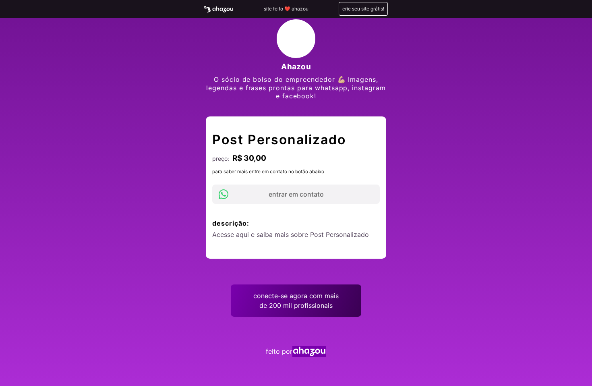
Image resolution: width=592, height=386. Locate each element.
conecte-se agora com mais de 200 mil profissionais (296, 300)
